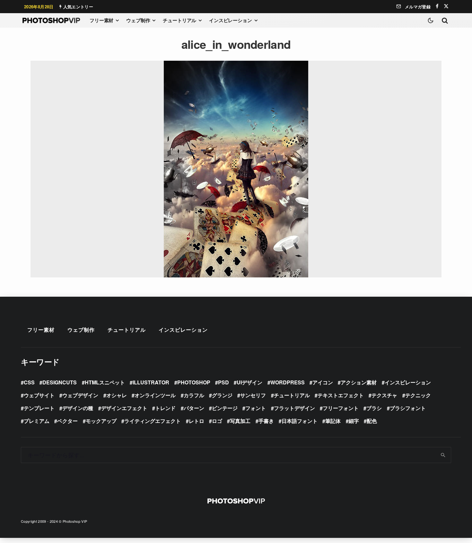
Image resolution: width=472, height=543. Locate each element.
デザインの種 (77, 408)
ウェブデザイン (80, 395)
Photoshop (193, 382)
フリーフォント (341, 408)
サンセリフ (253, 395)
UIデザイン (249, 382)
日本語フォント (300, 421)
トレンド (165, 408)
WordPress (287, 382)
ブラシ (374, 408)
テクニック (418, 395)
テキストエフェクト (341, 395)
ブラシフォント (408, 408)
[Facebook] (437, 6)
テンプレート (39, 408)
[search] (443, 455)
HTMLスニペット (105, 382)
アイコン (322, 382)
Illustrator (151, 382)
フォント (255, 408)
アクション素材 (359, 382)
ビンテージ (225, 408)
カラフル (194, 395)
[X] (446, 6)
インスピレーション (230, 20)
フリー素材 (101, 20)
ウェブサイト (39, 395)
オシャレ (116, 395)
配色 (372, 421)
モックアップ (101, 421)
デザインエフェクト (124, 408)
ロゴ (217, 421)
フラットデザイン (294, 408)
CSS (29, 382)
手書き (266, 421)
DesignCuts (59, 382)
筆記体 (333, 421)
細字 (354, 421)
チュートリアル (179, 20)
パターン (194, 408)
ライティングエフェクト (152, 421)
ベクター (67, 421)
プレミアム (36, 421)
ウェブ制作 (138, 20)
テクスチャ (384, 395)
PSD (223, 382)
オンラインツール (155, 395)
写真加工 (240, 421)
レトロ (196, 421)
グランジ (222, 395)
